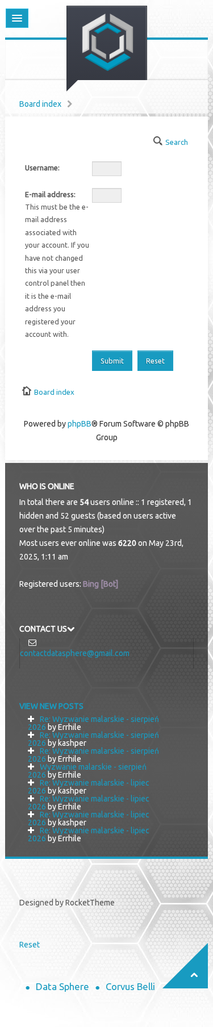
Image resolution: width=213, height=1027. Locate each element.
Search (176, 142)
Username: (42, 168)
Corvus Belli (130, 986)
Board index (40, 103)
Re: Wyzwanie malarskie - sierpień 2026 (93, 723)
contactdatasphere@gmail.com (75, 653)
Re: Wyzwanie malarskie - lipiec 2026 (88, 786)
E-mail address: (50, 194)
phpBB (79, 423)
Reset (29, 944)
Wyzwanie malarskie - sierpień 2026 (87, 770)
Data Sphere (62, 986)
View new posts (51, 706)
